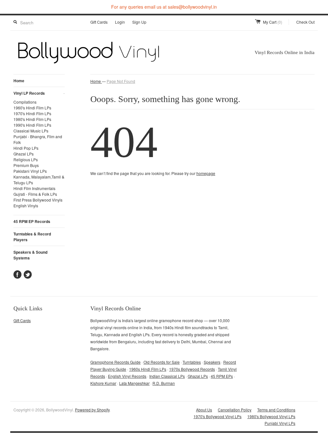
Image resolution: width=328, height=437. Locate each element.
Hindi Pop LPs (25, 148)
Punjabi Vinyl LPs (280, 423)
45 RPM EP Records (31, 221)
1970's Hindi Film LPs (32, 113)
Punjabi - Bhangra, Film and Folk (37, 139)
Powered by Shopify (92, 409)
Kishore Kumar (103, 383)
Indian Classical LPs (167, 376)
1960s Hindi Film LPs (147, 369)
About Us (204, 409)
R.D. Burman (163, 383)
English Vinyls (25, 205)
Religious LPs (25, 159)
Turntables (192, 362)
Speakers (212, 362)
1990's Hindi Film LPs (32, 125)
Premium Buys (26, 165)
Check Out (305, 22)
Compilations (25, 102)
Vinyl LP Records (39, 93)
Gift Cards (99, 22)
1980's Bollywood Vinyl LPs (271, 416)
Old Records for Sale (162, 362)
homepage (205, 173)
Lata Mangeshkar (134, 383)
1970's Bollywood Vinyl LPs (217, 416)
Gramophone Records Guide (115, 362)
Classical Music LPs (30, 130)
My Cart (272, 22)
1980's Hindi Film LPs (32, 119)
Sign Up (139, 22)
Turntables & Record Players (32, 236)
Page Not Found (121, 81)
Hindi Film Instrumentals (34, 188)
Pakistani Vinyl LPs (30, 171)
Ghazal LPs (23, 153)
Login (120, 22)
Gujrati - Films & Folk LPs (35, 194)
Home (18, 80)
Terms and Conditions (276, 409)
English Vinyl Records (127, 376)
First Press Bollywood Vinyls (37, 200)
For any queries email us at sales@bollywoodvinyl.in (164, 7)
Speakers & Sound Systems (30, 255)
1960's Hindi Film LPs (32, 107)
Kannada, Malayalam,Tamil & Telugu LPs (38, 179)
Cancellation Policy (234, 409)
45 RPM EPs (222, 376)
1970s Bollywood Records (192, 369)
